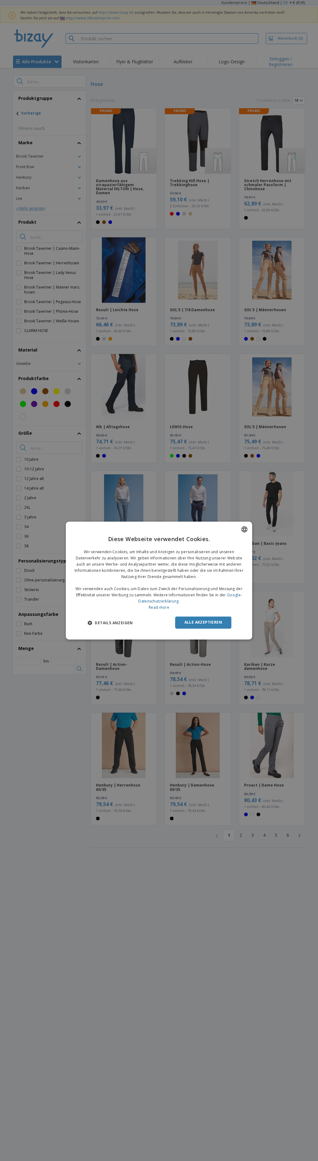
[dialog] (159, 580)
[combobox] (244, 529)
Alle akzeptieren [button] (203, 622)
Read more (159, 607)
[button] (110, 622)
